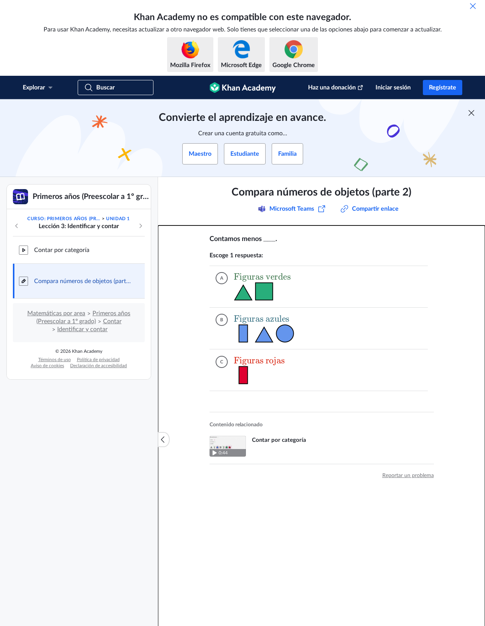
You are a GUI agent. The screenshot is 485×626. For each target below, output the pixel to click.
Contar (112, 321)
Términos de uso (54, 359)
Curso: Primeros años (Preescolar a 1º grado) (63, 218)
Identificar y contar (82, 329)
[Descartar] (473, 6)
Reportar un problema (408, 475)
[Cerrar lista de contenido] (164, 439)
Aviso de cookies (47, 365)
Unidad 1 (118, 218)
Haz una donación (332, 88)
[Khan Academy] (243, 87)
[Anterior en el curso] (16, 225)
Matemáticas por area (56, 313)
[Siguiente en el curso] (140, 225)
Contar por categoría (61, 250)
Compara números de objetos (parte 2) (83, 281)
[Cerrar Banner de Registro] (471, 113)
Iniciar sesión (393, 88)
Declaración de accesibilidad (98, 365)
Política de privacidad (98, 359)
